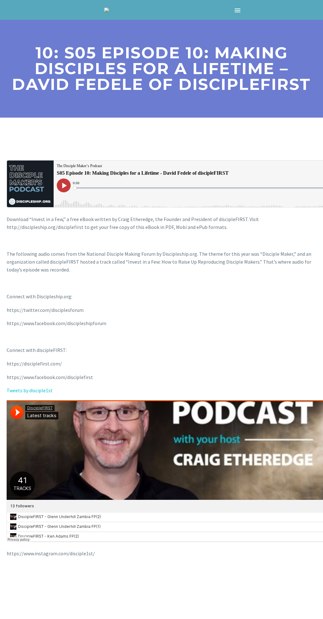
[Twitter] (19, 578)
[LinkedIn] (47, 578)
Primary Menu (237, 10)
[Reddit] (56, 578)
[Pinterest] (29, 578)
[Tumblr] (38, 578)
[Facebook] (10, 578)
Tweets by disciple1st (30, 390)
